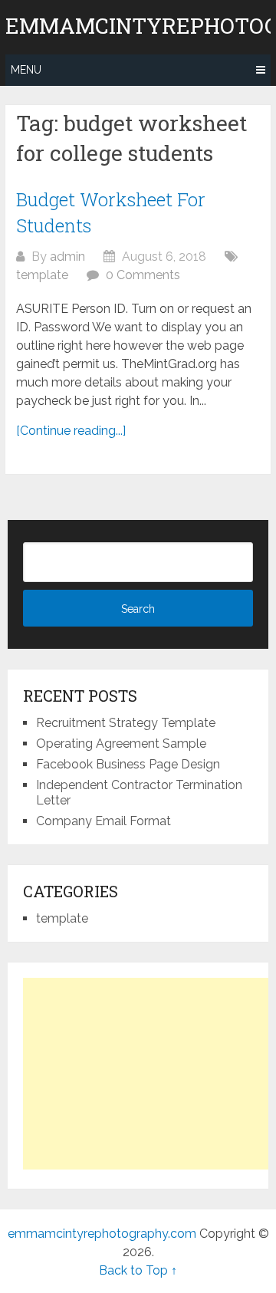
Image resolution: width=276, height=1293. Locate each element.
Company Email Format (103, 821)
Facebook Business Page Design (128, 764)
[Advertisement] (149, 1074)
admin (67, 256)
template (42, 275)
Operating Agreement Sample (121, 743)
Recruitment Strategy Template (125, 723)
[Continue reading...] (71, 430)
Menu (26, 70)
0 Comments (143, 275)
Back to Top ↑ (138, 1270)
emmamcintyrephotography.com (102, 1233)
